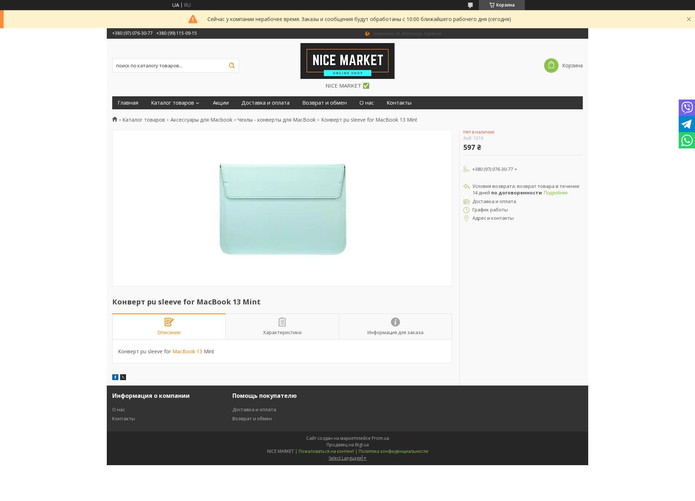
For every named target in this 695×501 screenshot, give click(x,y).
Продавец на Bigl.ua (348, 445)
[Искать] (231, 65)
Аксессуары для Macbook (201, 120)
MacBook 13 (187, 351)
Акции (221, 102)
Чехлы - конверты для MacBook (276, 120)
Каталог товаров (172, 102)
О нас (366, 102)
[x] (123, 378)
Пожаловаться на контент (326, 451)
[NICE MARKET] (347, 60)
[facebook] (115, 378)
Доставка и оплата (265, 102)
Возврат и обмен (324, 102)
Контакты (399, 102)
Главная (128, 102)
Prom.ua (380, 438)
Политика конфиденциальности (393, 451)
